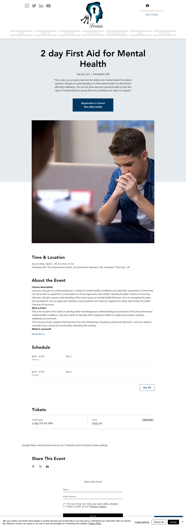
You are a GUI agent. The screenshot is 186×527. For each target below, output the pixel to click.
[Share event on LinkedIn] (47, 466)
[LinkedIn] (41, 6)
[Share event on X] (40, 466)
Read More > (38, 334)
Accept (173, 522)
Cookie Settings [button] (142, 522)
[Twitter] (34, 6)
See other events (93, 106)
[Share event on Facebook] (33, 466)
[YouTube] (48, 6)
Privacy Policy (94, 523)
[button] (162, 6)
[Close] (182, 522)
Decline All (159, 522)
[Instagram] (27, 6)
